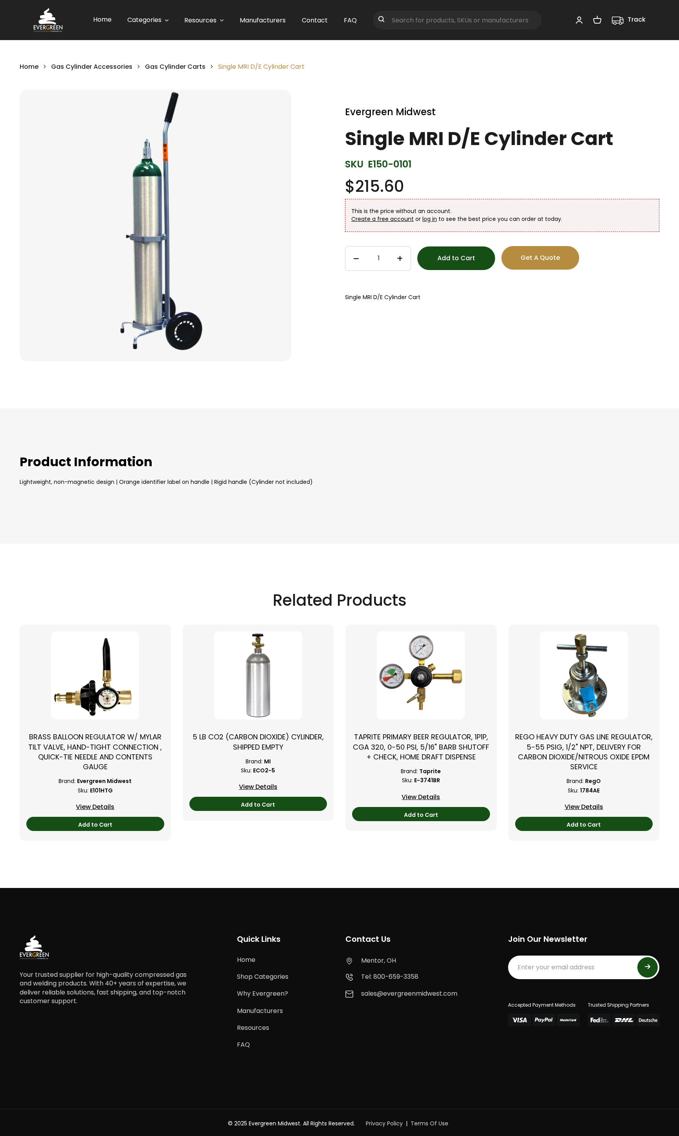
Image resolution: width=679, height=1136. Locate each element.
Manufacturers (260, 1010)
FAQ (243, 1044)
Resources (253, 1027)
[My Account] (579, 20)
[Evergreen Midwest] (47, 20)
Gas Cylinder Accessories (91, 66)
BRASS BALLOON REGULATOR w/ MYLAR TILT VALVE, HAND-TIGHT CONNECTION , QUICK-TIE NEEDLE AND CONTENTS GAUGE (95, 752)
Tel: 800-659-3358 (389, 976)
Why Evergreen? (262, 993)
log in (429, 219)
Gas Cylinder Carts (176, 66)
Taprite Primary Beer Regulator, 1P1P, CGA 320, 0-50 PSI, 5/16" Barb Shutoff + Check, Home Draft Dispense (421, 746)
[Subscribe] (647, 967)
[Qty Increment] (400, 258)
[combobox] (457, 20)
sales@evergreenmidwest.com (409, 993)
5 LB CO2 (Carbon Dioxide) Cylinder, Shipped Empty (258, 742)
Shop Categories (262, 976)
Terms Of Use (429, 1123)
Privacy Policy (384, 1123)
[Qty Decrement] (356, 258)
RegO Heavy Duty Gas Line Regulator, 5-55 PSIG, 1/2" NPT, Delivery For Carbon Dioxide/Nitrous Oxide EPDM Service (584, 752)
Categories (144, 19)
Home (29, 66)
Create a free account (382, 219)
